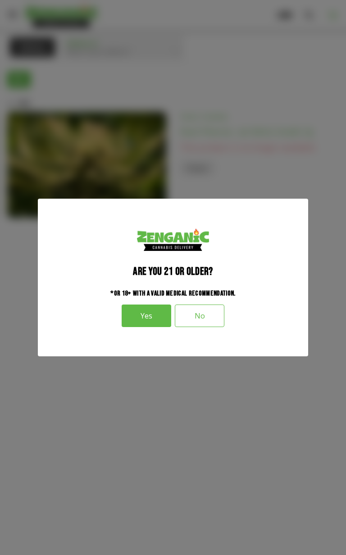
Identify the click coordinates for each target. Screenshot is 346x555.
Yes (146, 316)
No (200, 316)
